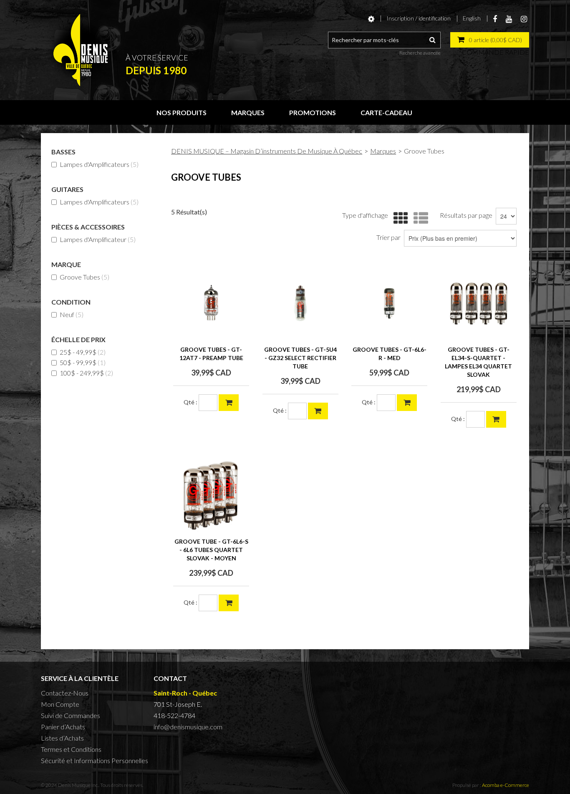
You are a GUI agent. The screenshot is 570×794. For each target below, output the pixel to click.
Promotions (312, 112)
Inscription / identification (418, 18)
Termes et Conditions (71, 749)
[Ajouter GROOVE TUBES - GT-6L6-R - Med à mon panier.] (407, 402)
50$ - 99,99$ (83, 362)
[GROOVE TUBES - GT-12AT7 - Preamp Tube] (211, 303)
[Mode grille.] (398, 218)
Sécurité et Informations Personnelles (94, 760)
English (472, 18)
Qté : (190, 402)
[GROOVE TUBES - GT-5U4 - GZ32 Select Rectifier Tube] (300, 303)
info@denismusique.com (188, 727)
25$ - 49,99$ (83, 352)
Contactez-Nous (64, 693)
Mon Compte (60, 704)
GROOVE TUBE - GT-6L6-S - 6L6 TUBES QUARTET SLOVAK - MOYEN (211, 550)
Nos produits (181, 112)
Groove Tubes (84, 277)
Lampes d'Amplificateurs (99, 164)
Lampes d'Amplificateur (98, 239)
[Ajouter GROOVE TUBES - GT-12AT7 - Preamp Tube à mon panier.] (229, 402)
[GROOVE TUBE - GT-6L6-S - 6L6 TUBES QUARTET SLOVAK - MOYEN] (211, 495)
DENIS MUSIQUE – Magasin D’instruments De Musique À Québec (266, 151)
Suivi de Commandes (70, 715)
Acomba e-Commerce (505, 785)
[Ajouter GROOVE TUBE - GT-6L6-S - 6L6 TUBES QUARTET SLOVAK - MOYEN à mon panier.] (229, 603)
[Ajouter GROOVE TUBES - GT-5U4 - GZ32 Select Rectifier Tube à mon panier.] (318, 411)
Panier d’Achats (63, 727)
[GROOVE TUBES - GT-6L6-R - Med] (389, 303)
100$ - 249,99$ (86, 373)
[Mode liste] (418, 218)
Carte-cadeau (386, 112)
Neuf (71, 314)
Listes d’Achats (62, 738)
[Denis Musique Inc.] (80, 50)
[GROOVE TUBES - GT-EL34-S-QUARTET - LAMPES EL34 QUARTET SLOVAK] (479, 303)
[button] (489, 40)
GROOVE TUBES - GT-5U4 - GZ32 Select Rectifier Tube (300, 358)
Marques (248, 112)
